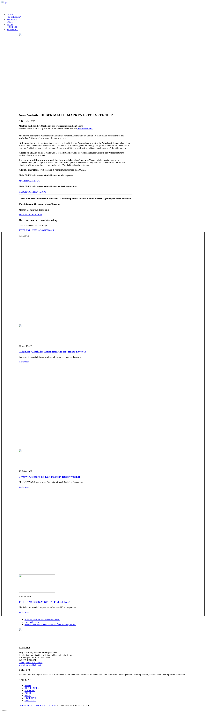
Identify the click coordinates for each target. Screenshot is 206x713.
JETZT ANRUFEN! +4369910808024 (36, 230)
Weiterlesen (24, 361)
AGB (53, 705)
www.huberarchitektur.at (30, 665)
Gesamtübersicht (32, 622)
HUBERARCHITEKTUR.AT (32, 192)
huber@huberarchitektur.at (30, 662)
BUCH (28, 693)
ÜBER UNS (12, 27)
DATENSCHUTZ (42, 705)
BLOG (10, 24)
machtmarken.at (85, 128)
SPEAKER (12, 19)
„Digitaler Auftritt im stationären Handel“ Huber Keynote (52, 351)
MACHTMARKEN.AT (29, 181)
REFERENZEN (14, 17)
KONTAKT (12, 29)
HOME (10, 14)
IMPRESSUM (26, 705)
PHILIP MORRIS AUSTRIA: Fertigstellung (44, 601)
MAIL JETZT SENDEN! (30, 214)
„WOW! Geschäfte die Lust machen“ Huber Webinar (49, 476)
